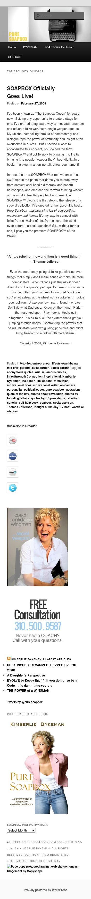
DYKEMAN (30, 47)
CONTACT (15, 57)
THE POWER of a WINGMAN (28, 690)
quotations (73, 389)
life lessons (44, 381)
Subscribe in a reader (22, 426)
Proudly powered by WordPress (45, 890)
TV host (65, 407)
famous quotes (55, 372)
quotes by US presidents (48, 398)
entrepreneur (42, 363)
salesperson (40, 367)
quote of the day (18, 394)
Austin (39, 372)
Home (12, 47)
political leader (34, 389)
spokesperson (63, 402)
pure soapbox (55, 389)
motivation (61, 381)
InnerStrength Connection (24, 376)
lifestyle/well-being (65, 363)
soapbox (46, 402)
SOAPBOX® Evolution (59, 47)
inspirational (52, 376)
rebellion (72, 398)
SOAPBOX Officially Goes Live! (31, 91)
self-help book (28, 402)
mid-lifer (12, 367)
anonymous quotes (20, 372)
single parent (60, 367)
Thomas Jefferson (19, 407)
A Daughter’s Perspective (26, 675)
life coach (28, 381)
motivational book (19, 385)
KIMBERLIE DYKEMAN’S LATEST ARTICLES (41, 659)
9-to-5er (25, 363)
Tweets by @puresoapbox (25, 702)
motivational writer (46, 385)
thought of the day (46, 407)
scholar (12, 402)
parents (25, 367)
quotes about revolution (47, 394)
